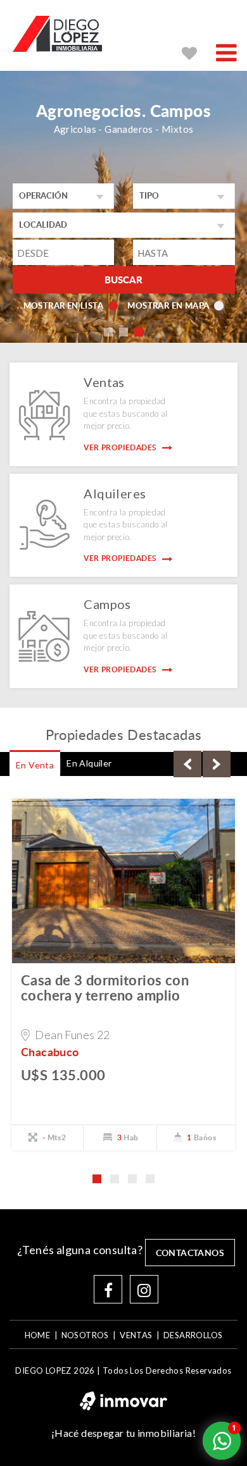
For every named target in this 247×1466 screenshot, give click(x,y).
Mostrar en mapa (168, 305)
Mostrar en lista (63, 305)
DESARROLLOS (192, 1335)
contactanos (190, 1253)
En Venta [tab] (35, 765)
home (38, 1335)
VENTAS (136, 1335)
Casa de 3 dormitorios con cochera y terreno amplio (105, 987)
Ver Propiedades (121, 447)
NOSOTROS (85, 1335)
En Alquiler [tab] (88, 763)
